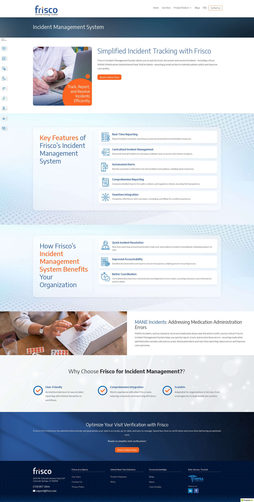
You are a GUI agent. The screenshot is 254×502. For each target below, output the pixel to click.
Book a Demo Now (109, 77)
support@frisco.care (45, 490)
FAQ (205, 8)
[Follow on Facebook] (196, 490)
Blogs (197, 8)
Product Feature (181, 8)
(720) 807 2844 (41, 486)
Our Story (166, 8)
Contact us (215, 8)
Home (156, 8)
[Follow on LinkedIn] (190, 490)
